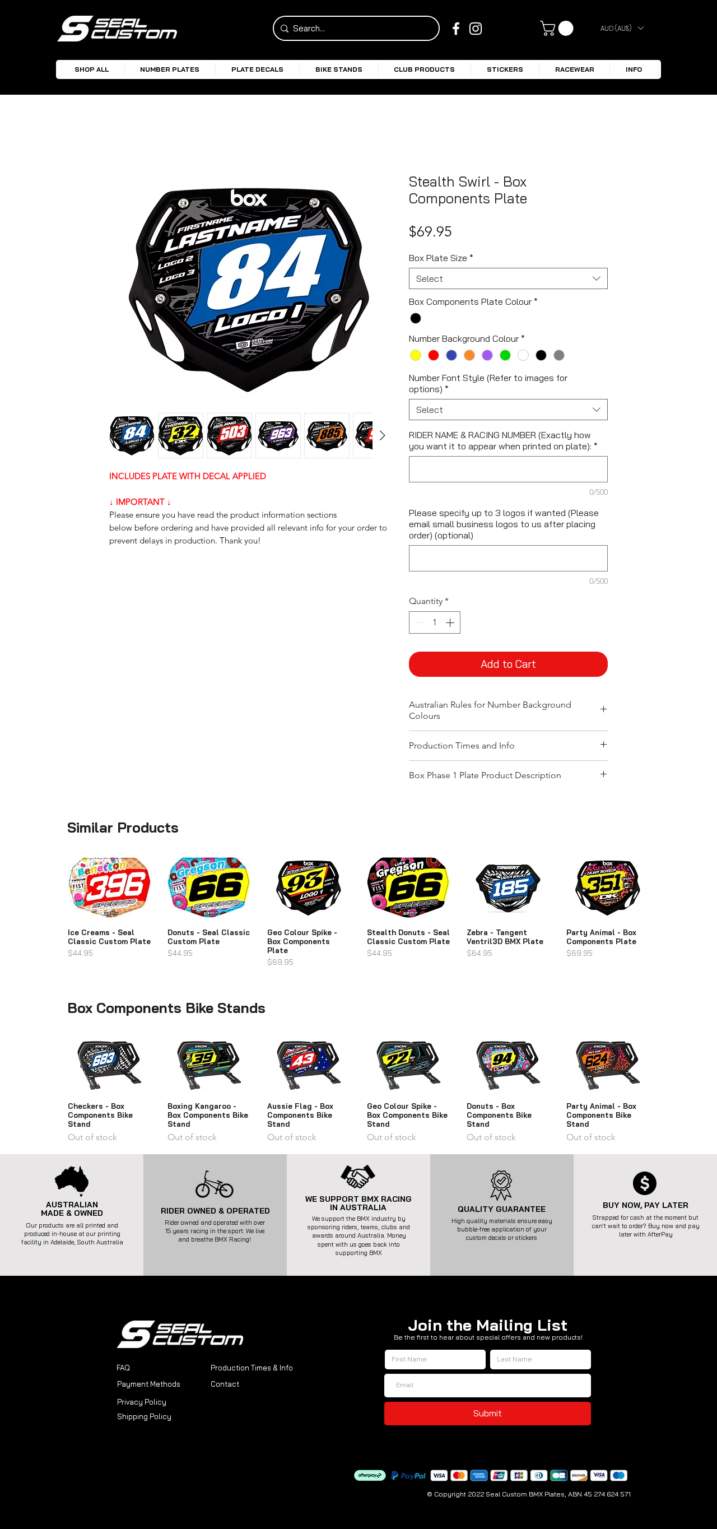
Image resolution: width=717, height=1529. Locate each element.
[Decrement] (418, 622)
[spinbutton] (434, 622)
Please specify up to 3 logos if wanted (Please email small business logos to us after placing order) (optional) (504, 524)
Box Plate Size (441, 257)
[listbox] (621, 28)
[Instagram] (475, 28)
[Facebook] (456, 28)
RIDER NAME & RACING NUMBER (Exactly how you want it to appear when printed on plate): (503, 440)
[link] (558, 28)
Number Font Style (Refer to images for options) (488, 383)
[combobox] (508, 278)
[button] (621, 28)
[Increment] (451, 622)
